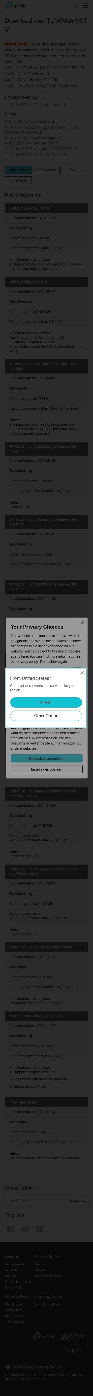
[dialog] (46, 698)
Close (82, 673)
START (46, 702)
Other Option (46, 715)
